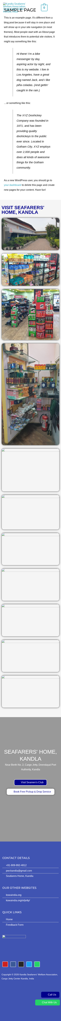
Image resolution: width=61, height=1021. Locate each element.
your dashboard (12, 185)
